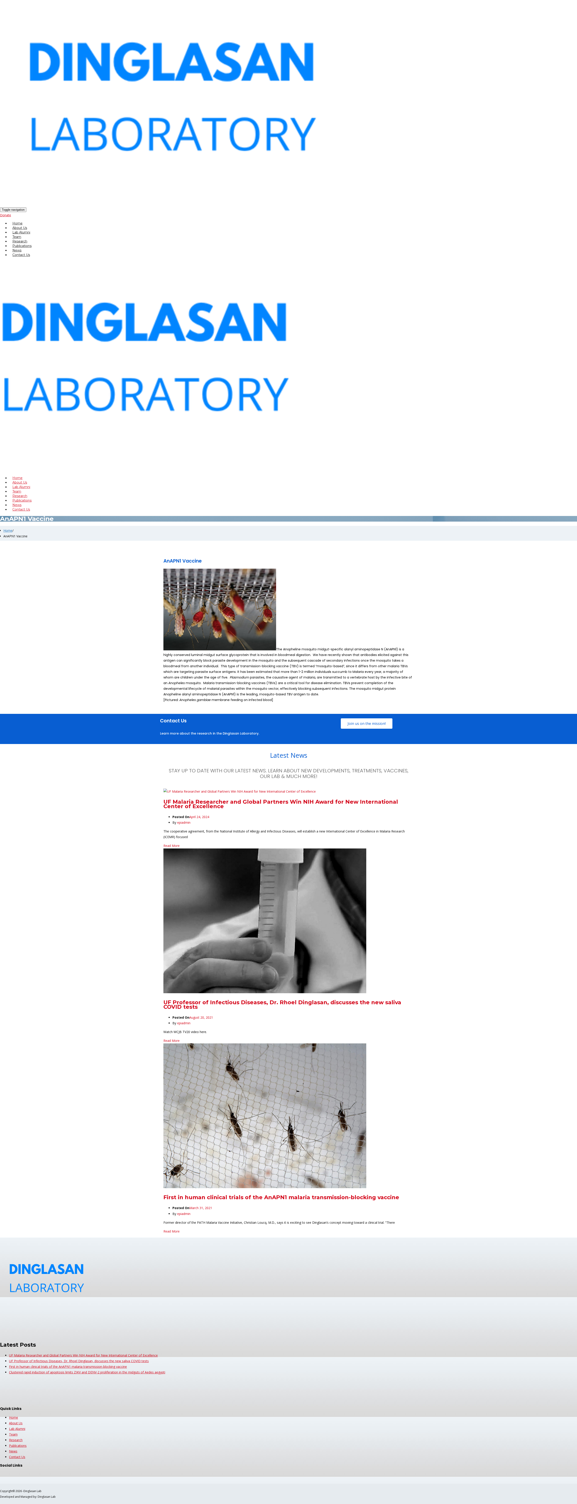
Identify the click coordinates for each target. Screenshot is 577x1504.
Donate (5, 215)
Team (13, 1434)
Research (16, 1440)
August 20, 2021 (201, 1017)
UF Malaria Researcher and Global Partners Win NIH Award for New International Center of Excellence (280, 804)
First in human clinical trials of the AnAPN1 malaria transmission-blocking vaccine (281, 1197)
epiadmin (183, 822)
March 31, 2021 (200, 1208)
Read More (171, 846)
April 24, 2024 (199, 817)
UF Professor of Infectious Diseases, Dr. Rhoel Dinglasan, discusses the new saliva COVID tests (282, 1004)
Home (7, 530)
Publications (18, 1445)
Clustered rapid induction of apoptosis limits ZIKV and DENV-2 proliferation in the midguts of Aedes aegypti (87, 1372)
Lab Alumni (17, 1429)
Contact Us (21, 255)
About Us (16, 1423)
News (13, 1451)
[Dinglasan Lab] (214, 209)
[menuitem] (293, 223)
